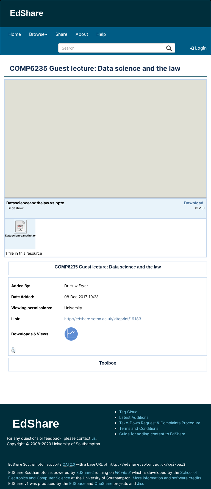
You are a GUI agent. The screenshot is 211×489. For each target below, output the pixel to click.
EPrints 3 (123, 472)
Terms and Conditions (138, 428)
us (93, 438)
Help (101, 34)
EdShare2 (85, 472)
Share (61, 34)
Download (193, 202)
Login (200, 48)
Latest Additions (133, 417)
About (82, 34)
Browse (37, 34)
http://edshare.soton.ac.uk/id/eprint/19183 (102, 318)
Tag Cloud (128, 411)
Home (15, 34)
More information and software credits (167, 478)
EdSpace (77, 483)
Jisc (140, 483)
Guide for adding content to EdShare (152, 433)
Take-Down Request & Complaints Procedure (159, 422)
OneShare (103, 483)
